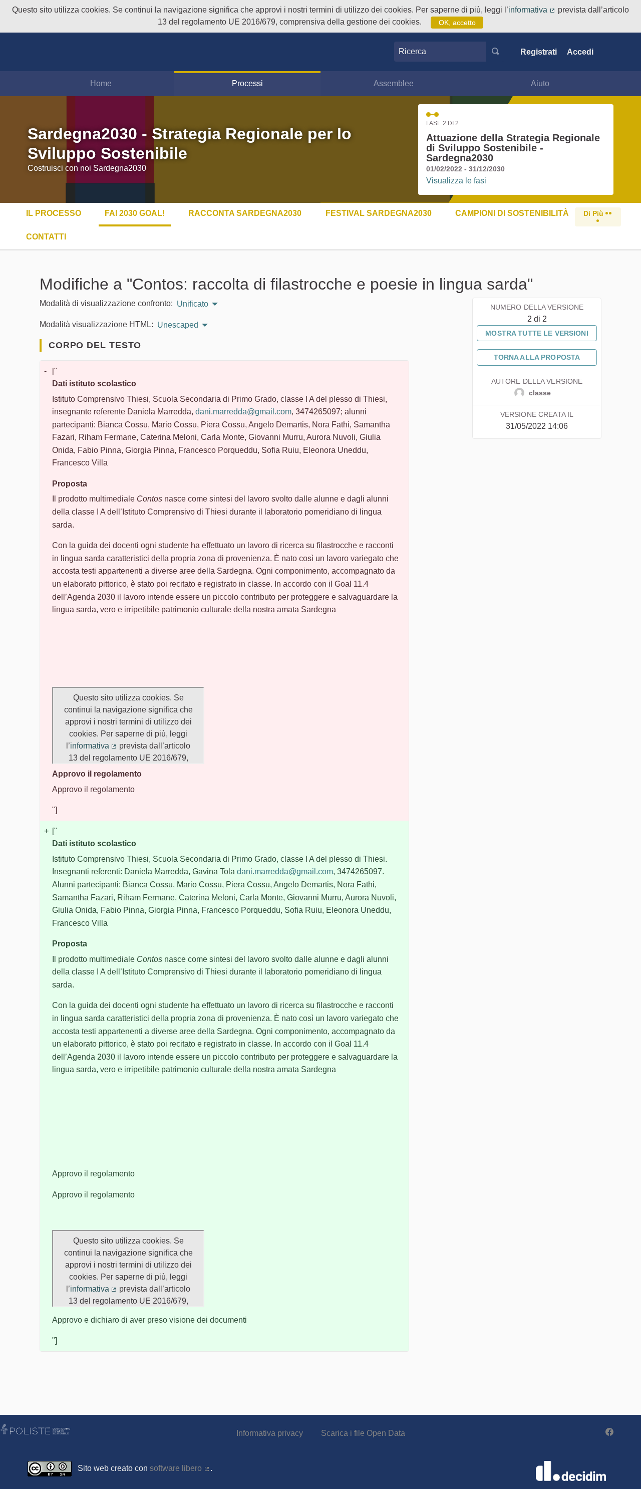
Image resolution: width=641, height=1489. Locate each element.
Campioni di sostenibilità (512, 213)
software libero (180, 1468)
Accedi (580, 52)
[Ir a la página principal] (43, 52)
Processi (247, 83)
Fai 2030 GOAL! (135, 213)
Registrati (538, 52)
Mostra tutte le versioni (536, 333)
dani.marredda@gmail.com (243, 411)
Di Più (594, 213)
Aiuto (540, 83)
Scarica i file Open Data (363, 1433)
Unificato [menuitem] (192, 304)
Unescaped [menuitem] (177, 325)
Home (101, 83)
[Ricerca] (495, 52)
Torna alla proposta (537, 357)
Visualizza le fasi (456, 180)
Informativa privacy (269, 1433)
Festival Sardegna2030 (379, 213)
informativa (532, 10)
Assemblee (394, 83)
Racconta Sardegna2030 (244, 213)
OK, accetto (457, 23)
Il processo (53, 213)
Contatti (46, 236)
